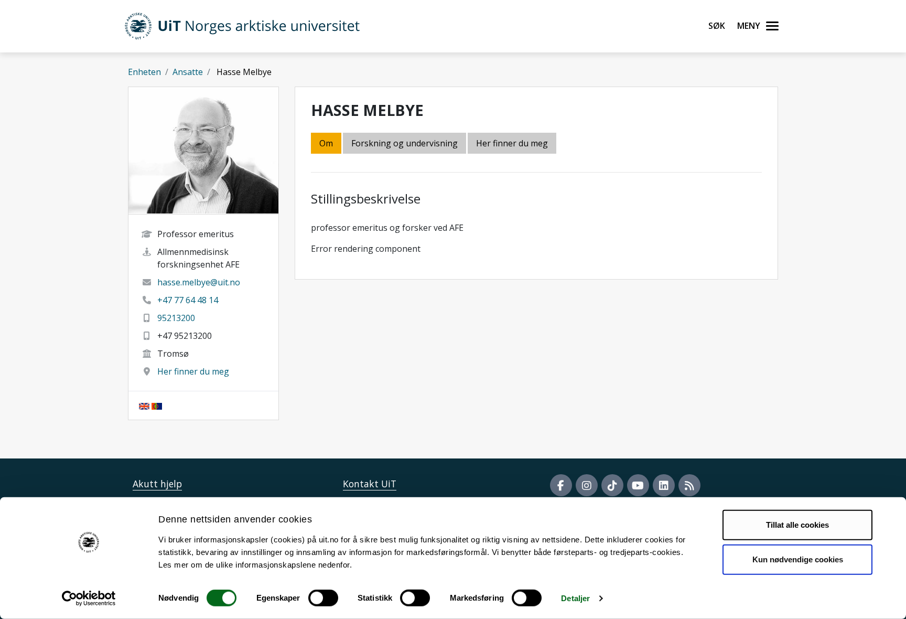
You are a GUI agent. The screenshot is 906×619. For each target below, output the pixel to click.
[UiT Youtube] (638, 485)
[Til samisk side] (157, 405)
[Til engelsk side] (144, 405)
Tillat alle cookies (797, 524)
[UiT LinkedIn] (664, 485)
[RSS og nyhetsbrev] (689, 485)
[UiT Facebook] (561, 485)
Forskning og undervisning (404, 143)
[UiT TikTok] (612, 485)
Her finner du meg (193, 371)
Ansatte (187, 72)
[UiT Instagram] (587, 485)
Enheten (144, 72)
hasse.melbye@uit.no (198, 282)
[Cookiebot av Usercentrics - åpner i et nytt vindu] (89, 598)
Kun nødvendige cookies (797, 558)
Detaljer (575, 598)
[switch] (323, 598)
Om (326, 143)
